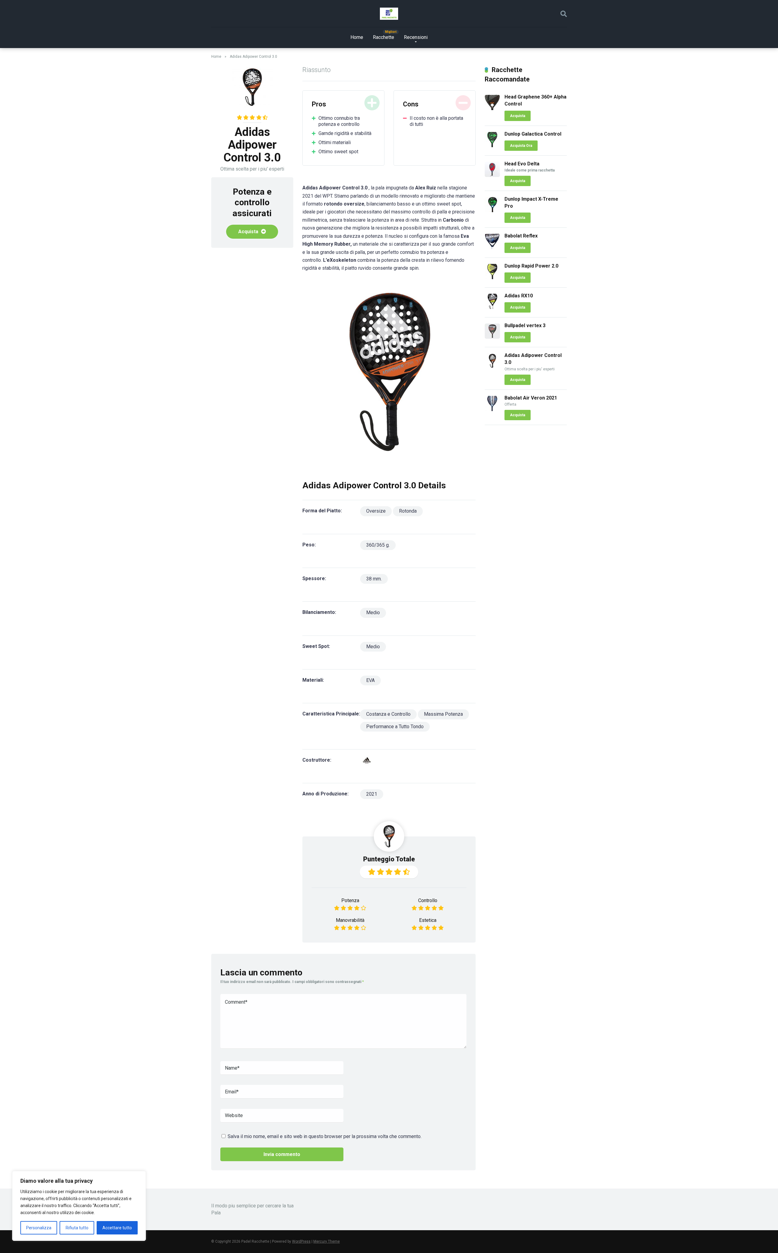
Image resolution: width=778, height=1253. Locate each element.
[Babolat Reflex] (492, 247)
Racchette (383, 37)
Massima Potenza (443, 714)
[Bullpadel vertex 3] (492, 337)
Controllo (427, 900)
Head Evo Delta (521, 164)
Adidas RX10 (518, 296)
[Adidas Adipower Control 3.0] (492, 367)
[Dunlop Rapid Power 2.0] (492, 277)
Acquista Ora (521, 146)
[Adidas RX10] (492, 307)
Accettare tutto (117, 1227)
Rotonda (408, 511)
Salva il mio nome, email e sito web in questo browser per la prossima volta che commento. (325, 1136)
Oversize (376, 511)
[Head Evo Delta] (492, 175)
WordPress (301, 1241)
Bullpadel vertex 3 (525, 325)
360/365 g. (378, 545)
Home (356, 37)
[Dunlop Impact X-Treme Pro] (492, 210)
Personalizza (38, 1227)
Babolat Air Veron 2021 (530, 398)
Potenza (350, 900)
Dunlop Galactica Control (532, 134)
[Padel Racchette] (389, 14)
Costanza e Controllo (388, 714)
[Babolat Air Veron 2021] (492, 409)
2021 (371, 794)
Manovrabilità (350, 920)
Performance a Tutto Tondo (395, 726)
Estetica (427, 920)
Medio (373, 612)
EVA (370, 680)
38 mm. (374, 579)
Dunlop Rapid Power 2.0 (531, 266)
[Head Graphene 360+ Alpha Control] (492, 108)
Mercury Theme (326, 1241)
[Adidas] (367, 760)
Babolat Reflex (521, 236)
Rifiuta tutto (77, 1227)
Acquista (249, 231)
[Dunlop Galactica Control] (492, 145)
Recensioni (416, 37)
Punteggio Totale (389, 859)
